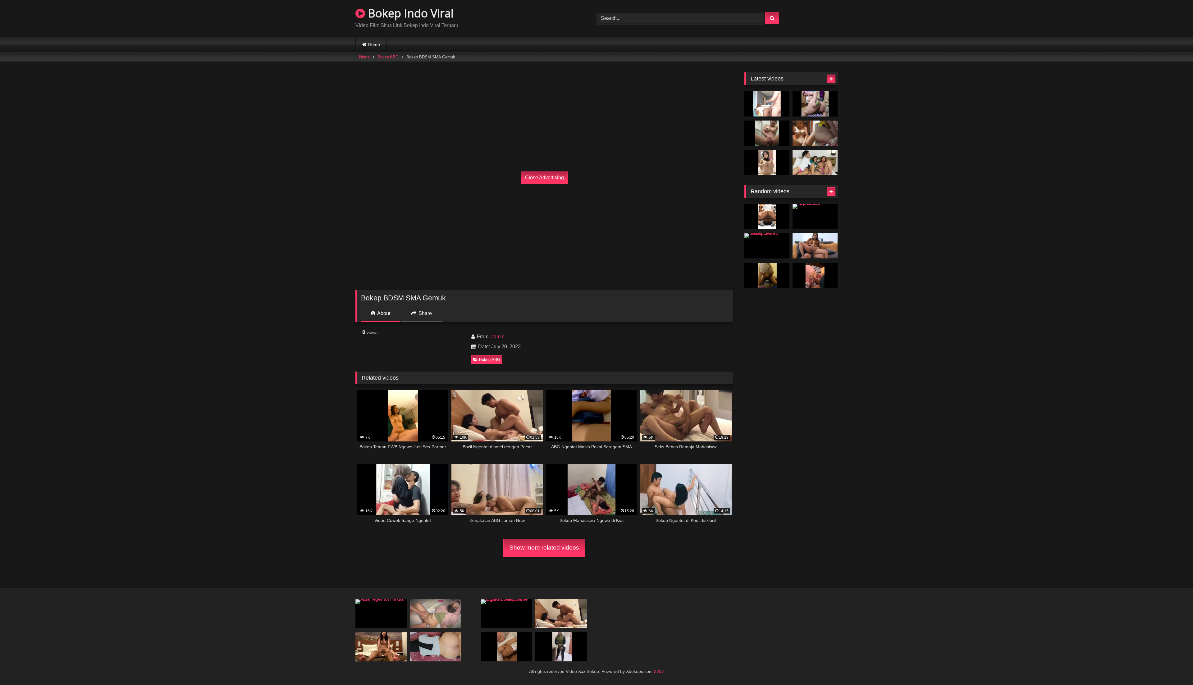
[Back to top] (1174, 666)
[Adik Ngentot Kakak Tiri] (381, 613)
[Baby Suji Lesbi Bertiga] (815, 163)
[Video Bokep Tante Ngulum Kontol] (507, 613)
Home (374, 44)
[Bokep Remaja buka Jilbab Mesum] (381, 646)
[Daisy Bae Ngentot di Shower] (815, 216)
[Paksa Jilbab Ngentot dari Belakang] (436, 646)
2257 (659, 671)
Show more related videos (544, 547)
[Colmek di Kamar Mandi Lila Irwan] (766, 133)
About (383, 313)
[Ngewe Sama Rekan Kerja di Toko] (766, 216)
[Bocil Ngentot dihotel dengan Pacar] (561, 613)
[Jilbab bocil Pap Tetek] (766, 163)
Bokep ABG (388, 57)
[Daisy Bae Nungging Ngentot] (436, 613)
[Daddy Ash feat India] (766, 103)
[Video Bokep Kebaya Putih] (507, 646)
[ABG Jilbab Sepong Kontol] (766, 275)
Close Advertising (544, 177)
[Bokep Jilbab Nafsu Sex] (766, 246)
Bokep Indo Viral (409, 13)
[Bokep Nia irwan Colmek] (815, 133)
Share (424, 313)
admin (498, 336)
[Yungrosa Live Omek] (815, 103)
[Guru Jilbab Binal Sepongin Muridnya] (815, 275)
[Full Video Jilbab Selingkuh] (561, 646)
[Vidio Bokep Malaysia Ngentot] (815, 246)
